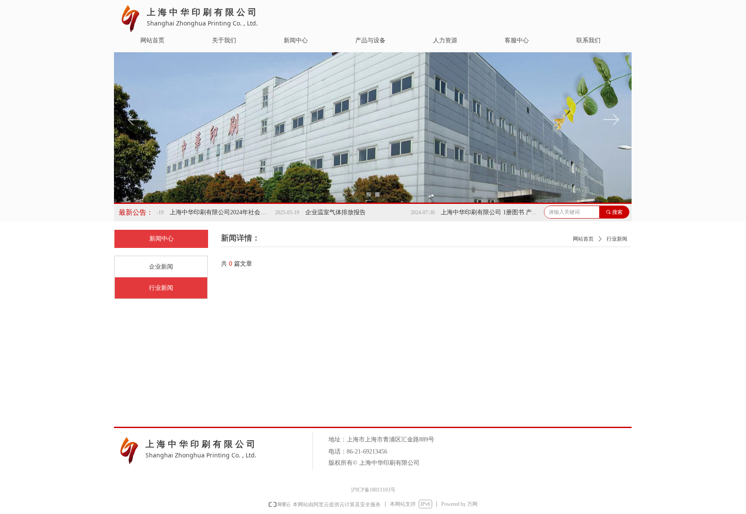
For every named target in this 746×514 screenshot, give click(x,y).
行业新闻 (161, 288)
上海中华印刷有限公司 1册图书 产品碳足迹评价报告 (474, 212)
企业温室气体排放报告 (318, 212)
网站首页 (583, 239)
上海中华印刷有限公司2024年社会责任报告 (203, 212)
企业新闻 (161, 266)
